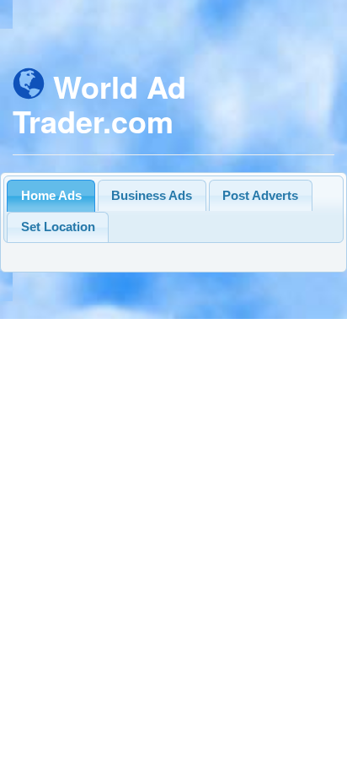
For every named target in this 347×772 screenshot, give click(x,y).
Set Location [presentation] (58, 226)
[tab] (51, 195)
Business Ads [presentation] (151, 195)
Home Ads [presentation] (51, 195)
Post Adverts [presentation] (260, 195)
